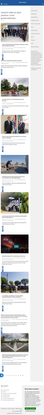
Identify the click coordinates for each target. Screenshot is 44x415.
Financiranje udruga (35, 33)
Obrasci (4, 391)
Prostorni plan (6, 390)
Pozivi (32, 43)
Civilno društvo (34, 30)
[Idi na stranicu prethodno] (4, 375)
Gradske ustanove (35, 20)
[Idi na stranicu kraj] (25, 375)
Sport (32, 27)
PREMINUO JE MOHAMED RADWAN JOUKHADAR (11, 60)
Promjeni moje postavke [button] (30, 410)
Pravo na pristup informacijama (9, 393)
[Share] (15, 59)
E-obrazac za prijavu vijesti (8, 398)
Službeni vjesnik (6, 395)
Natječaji (33, 40)
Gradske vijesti (34, 10)
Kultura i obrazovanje (35, 23)
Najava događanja (35, 46)
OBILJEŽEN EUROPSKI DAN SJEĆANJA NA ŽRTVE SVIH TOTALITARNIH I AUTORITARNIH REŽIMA (13, 177)
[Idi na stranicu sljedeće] (24, 375)
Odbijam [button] (33, 408)
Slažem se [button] (28, 408)
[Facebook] (15, 55)
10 (22, 375)
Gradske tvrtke (34, 17)
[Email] (15, 56)
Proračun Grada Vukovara (8, 400)
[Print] (15, 58)
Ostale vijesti (33, 13)
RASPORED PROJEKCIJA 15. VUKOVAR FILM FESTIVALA (13, 256)
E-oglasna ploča (6, 396)
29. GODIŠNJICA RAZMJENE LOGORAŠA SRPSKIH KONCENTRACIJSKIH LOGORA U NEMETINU (12, 296)
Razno (32, 36)
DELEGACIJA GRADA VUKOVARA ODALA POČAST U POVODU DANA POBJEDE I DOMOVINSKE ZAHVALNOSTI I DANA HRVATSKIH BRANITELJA (15, 356)
